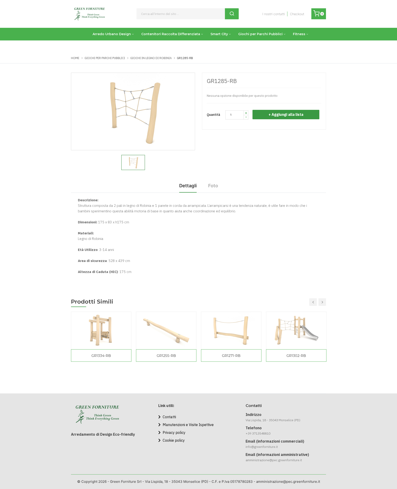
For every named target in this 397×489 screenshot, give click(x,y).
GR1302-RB (296, 355)
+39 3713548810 (258, 433)
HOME (75, 58)
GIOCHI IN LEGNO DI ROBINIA (151, 58)
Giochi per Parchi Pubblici (260, 34)
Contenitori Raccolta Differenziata (170, 34)
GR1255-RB (166, 355)
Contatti (169, 417)
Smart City (219, 34)
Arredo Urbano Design (112, 34)
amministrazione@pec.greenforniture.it (274, 460)
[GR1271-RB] (231, 330)
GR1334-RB (101, 355)
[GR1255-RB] (166, 330)
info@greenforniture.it (262, 447)
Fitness (299, 34)
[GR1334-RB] (101, 330)
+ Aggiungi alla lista (286, 114)
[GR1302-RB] (296, 330)
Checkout (297, 14)
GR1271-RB (231, 355)
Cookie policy (173, 440)
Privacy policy (173, 432)
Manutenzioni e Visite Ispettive (188, 424)
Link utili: (166, 405)
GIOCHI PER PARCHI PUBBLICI (105, 58)
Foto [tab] (213, 185)
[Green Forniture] (89, 14)
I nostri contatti (273, 14)
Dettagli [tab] (188, 185)
